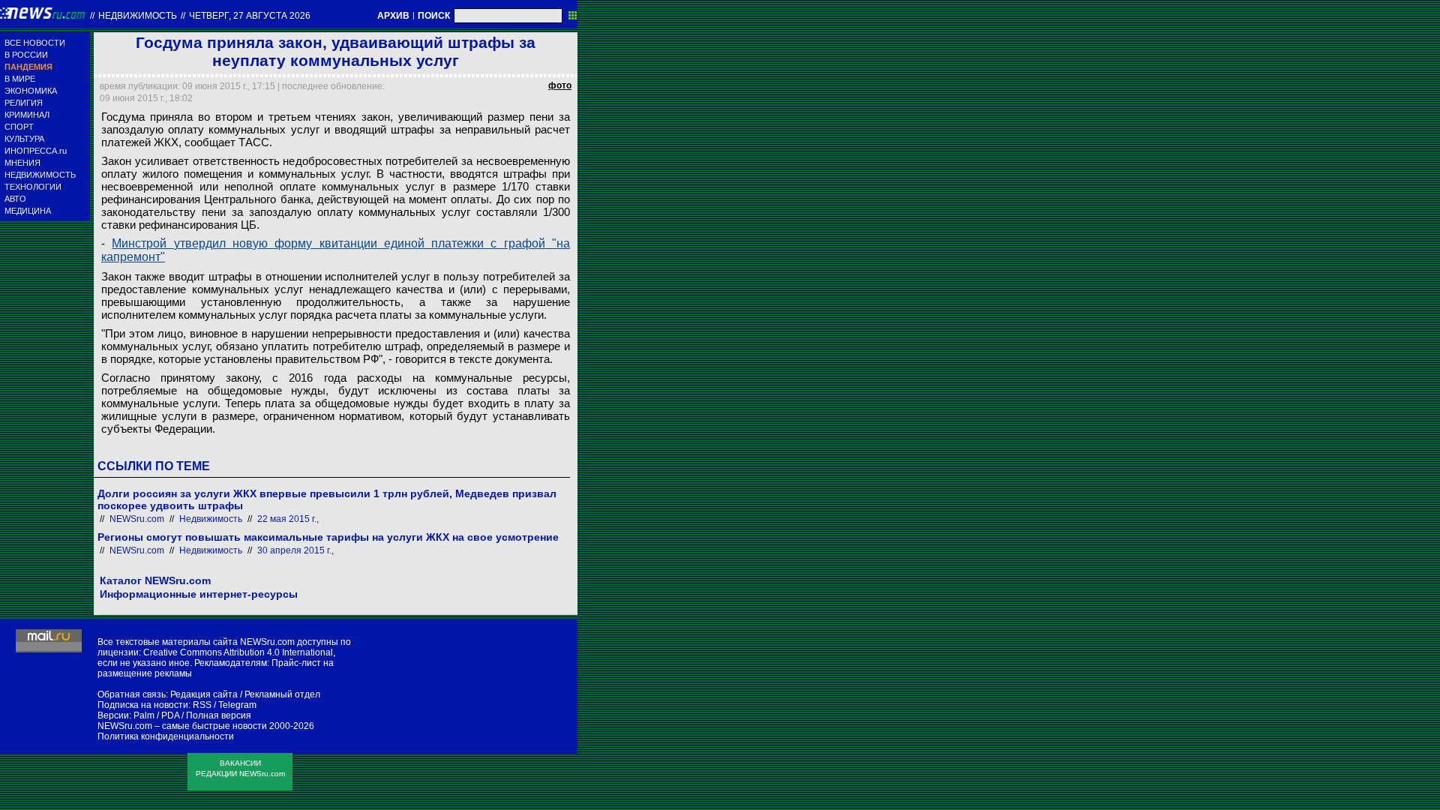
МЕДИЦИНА (27, 210)
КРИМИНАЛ (27, 114)
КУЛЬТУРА (24, 138)
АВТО (15, 198)
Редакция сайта (204, 694)
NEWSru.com (137, 519)
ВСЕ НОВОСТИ (34, 42)
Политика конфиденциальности (166, 736)
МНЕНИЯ (22, 162)
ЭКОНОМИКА (30, 90)
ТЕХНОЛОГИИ (33, 186)
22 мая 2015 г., (288, 519)
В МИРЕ (19, 78)
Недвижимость (137, 15)
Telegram (237, 705)
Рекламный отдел (282, 694)
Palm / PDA (156, 715)
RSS (202, 705)
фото (560, 85)
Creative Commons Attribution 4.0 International (238, 652)
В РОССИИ (26, 54)
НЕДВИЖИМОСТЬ (40, 174)
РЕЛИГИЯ (23, 102)
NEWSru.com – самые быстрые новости (182, 726)
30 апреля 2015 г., (295, 550)
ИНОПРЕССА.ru (35, 150)
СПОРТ (19, 126)
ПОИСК (434, 15)
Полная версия (218, 715)
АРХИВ (393, 15)
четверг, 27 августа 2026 (249, 15)
